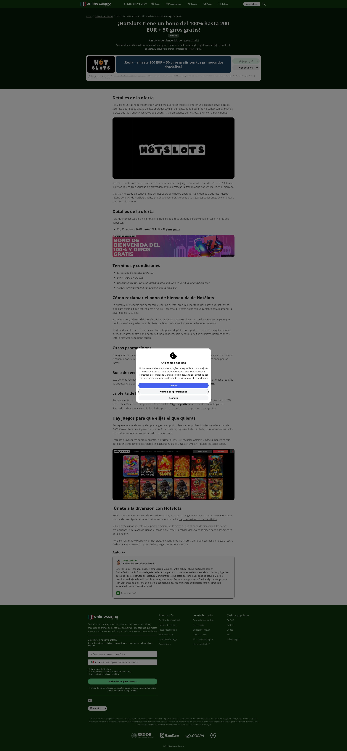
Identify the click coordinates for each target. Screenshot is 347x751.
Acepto (173, 385)
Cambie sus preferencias (173, 391)
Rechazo (173, 398)
